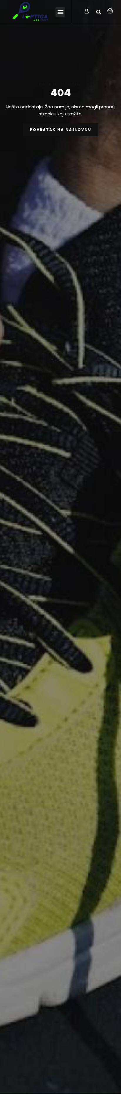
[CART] (110, 11)
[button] (60, 12)
